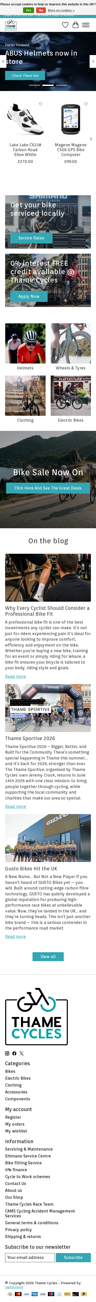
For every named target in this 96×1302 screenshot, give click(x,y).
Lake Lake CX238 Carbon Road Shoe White (25, 150)
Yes (28, 10)
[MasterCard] (18, 1294)
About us (13, 1190)
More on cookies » (61, 10)
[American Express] (34, 1294)
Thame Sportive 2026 (30, 738)
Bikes (10, 1071)
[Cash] (10, 1294)
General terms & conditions (31, 1222)
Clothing (25, 420)
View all (48, 956)
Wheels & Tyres (71, 368)
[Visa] (26, 1294)
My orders (15, 1124)
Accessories (16, 1092)
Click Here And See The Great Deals (48, 488)
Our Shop (14, 1197)
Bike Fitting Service (23, 1163)
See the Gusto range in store (35, 75)
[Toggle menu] (86, 25)
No (41, 10)
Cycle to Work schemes (27, 1176)
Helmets (25, 368)
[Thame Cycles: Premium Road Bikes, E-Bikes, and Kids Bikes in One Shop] (11, 25)
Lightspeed (14, 1287)
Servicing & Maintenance (29, 1149)
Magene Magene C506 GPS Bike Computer (71, 150)
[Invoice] (59, 1294)
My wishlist (16, 1131)
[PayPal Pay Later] (84, 1294)
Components (17, 1099)
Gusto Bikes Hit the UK (31, 869)
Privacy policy (18, 1229)
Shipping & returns (23, 1236)
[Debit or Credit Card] (75, 1294)
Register (13, 1117)
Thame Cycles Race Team (29, 1204)
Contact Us (15, 1183)
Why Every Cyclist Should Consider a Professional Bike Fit (47, 611)
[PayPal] (67, 1294)
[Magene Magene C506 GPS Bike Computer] (71, 119)
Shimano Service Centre (28, 1156)
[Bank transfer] (43, 1294)
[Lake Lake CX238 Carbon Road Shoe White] (25, 119)
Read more (15, 676)
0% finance (16, 1169)
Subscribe (73, 1257)
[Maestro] (51, 1294)
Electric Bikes (70, 420)
